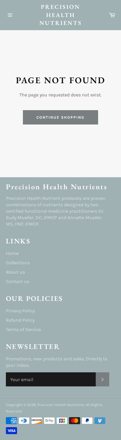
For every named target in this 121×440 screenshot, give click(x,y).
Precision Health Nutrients (60, 15)
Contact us (17, 281)
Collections (18, 262)
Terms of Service (23, 329)
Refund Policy (20, 320)
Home (12, 253)
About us (15, 272)
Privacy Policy (20, 310)
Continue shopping (60, 117)
